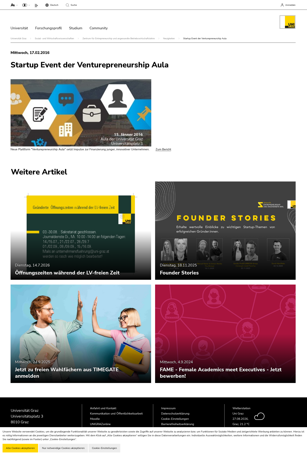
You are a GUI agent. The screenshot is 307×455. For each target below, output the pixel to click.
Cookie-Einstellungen (175, 419)
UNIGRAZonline (100, 424)
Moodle (95, 419)
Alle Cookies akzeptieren (20, 448)
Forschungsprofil (48, 28)
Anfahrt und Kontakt (103, 408)
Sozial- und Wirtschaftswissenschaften (55, 38)
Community (99, 28)
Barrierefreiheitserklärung (177, 424)
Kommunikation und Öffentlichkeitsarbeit (116, 413)
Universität (19, 28)
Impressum (168, 408)
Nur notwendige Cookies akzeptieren (63, 448)
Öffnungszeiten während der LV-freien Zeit (67, 272)
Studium (75, 28)
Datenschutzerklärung (175, 413)
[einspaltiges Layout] (37, 5)
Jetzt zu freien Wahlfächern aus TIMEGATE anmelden (67, 372)
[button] (13, 5)
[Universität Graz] (287, 22)
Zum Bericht (163, 149)
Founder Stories (179, 272)
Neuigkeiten (169, 38)
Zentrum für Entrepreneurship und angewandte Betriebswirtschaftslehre (119, 38)
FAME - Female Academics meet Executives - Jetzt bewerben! (221, 372)
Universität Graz (19, 38)
